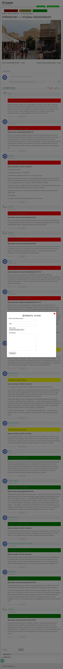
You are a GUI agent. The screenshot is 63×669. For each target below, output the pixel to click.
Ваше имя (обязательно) (16, 318)
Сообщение (12, 332)
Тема (10, 323)
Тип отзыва (12, 328)
